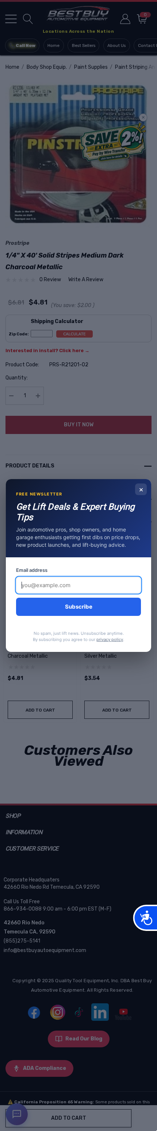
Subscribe (78, 606)
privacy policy (109, 639)
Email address (31, 570)
